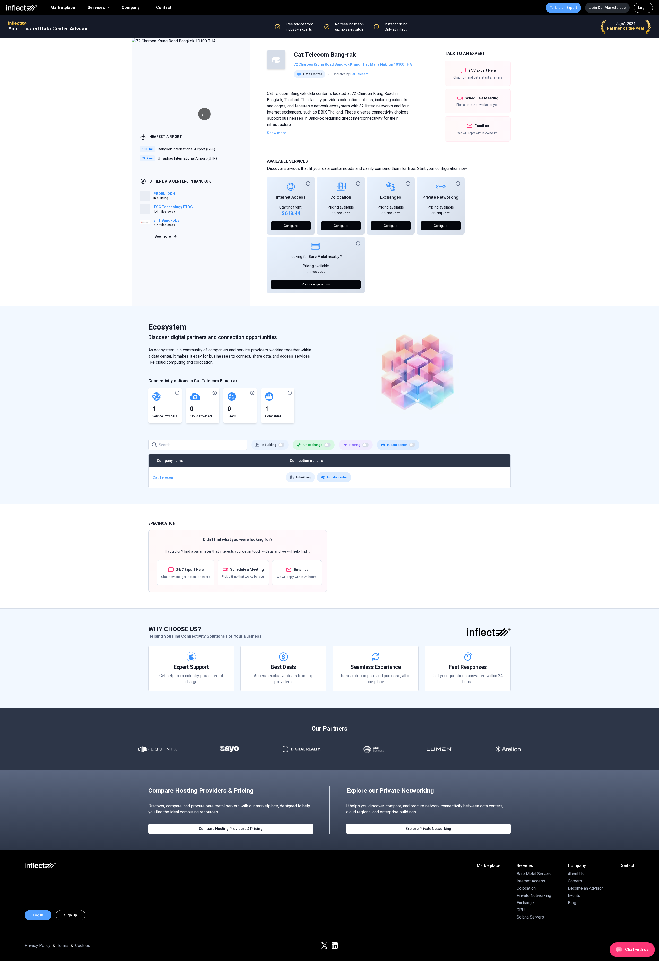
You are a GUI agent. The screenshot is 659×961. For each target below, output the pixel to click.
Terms (62, 945)
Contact (163, 8)
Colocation (340, 197)
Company (131, 7)
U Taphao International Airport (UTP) (187, 158)
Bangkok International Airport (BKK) (186, 149)
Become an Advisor (585, 888)
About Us (576, 873)
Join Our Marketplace (607, 8)
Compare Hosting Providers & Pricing (231, 829)
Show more (276, 133)
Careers (575, 881)
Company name (170, 460)
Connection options (306, 460)
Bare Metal (318, 257)
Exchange (525, 902)
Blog (572, 902)
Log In (643, 8)
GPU (521, 909)
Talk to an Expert (563, 8)
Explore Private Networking (428, 829)
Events (574, 895)
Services (96, 7)
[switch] (281, 445)
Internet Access (291, 197)
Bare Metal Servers (534, 873)
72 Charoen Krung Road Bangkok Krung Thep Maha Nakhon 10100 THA (353, 64)
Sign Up (70, 915)
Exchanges (390, 197)
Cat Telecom (359, 74)
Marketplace (62, 8)
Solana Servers (530, 917)
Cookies (82, 945)
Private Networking (440, 197)
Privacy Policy (37, 945)
